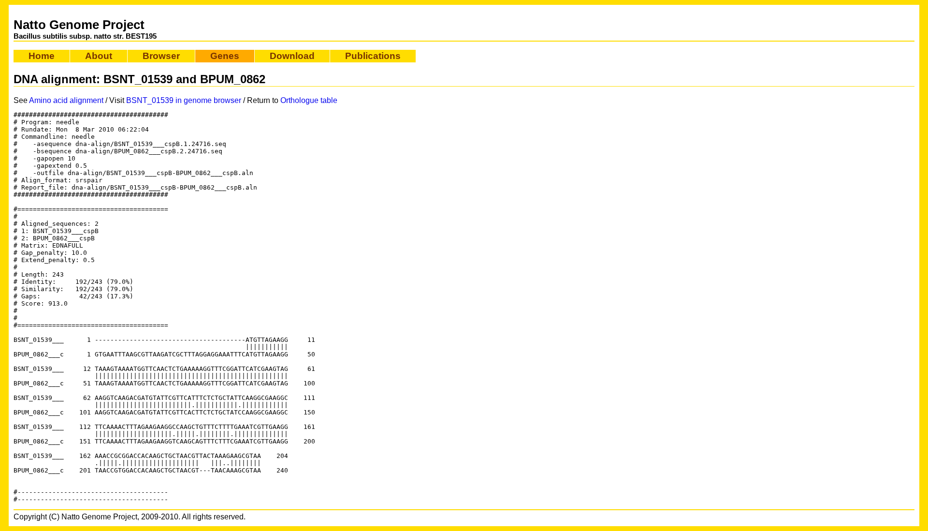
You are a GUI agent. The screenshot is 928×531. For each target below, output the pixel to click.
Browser (161, 56)
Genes (224, 56)
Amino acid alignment (66, 100)
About (98, 56)
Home (42, 56)
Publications (373, 56)
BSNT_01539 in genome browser (183, 100)
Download (292, 56)
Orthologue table (308, 100)
